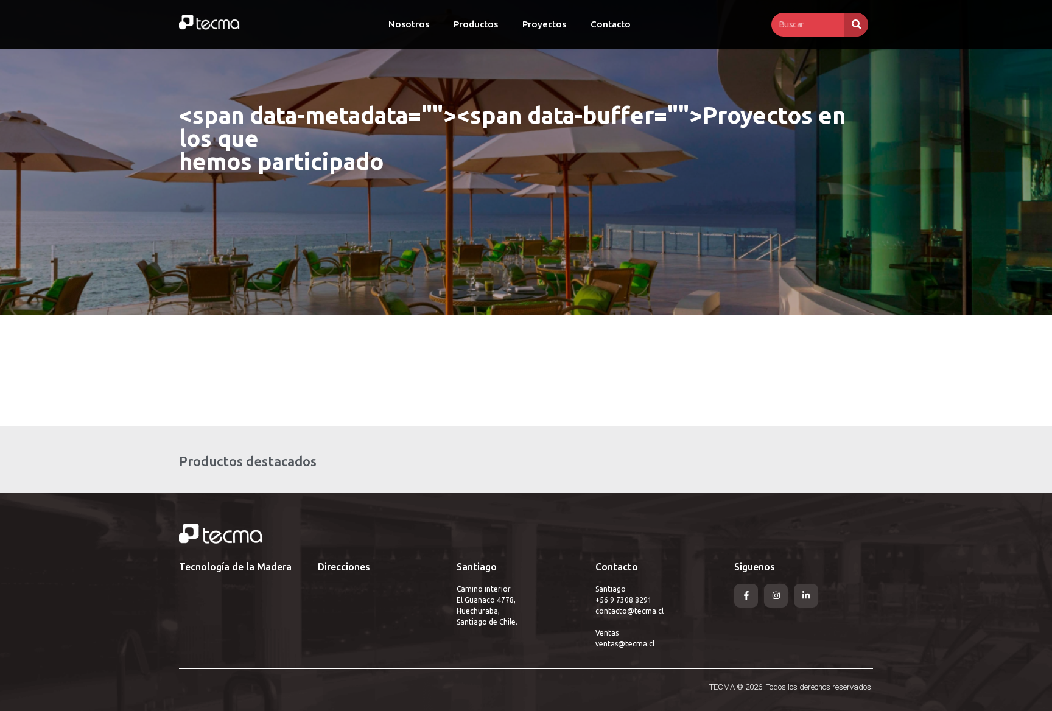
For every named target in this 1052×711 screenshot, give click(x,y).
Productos (476, 24)
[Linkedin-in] (806, 596)
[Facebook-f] (746, 596)
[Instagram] (776, 596)
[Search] (856, 25)
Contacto (611, 24)
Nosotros (408, 24)
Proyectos (544, 24)
